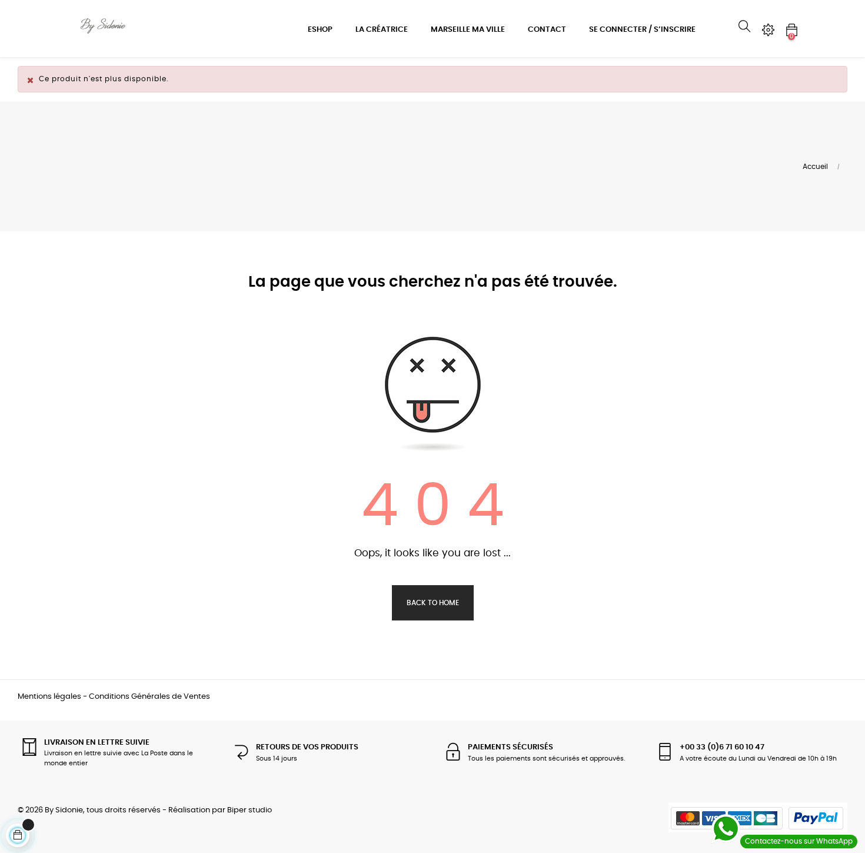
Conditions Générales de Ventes (149, 697)
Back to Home (433, 602)
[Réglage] (768, 30)
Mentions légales (49, 697)
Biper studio (249, 810)
